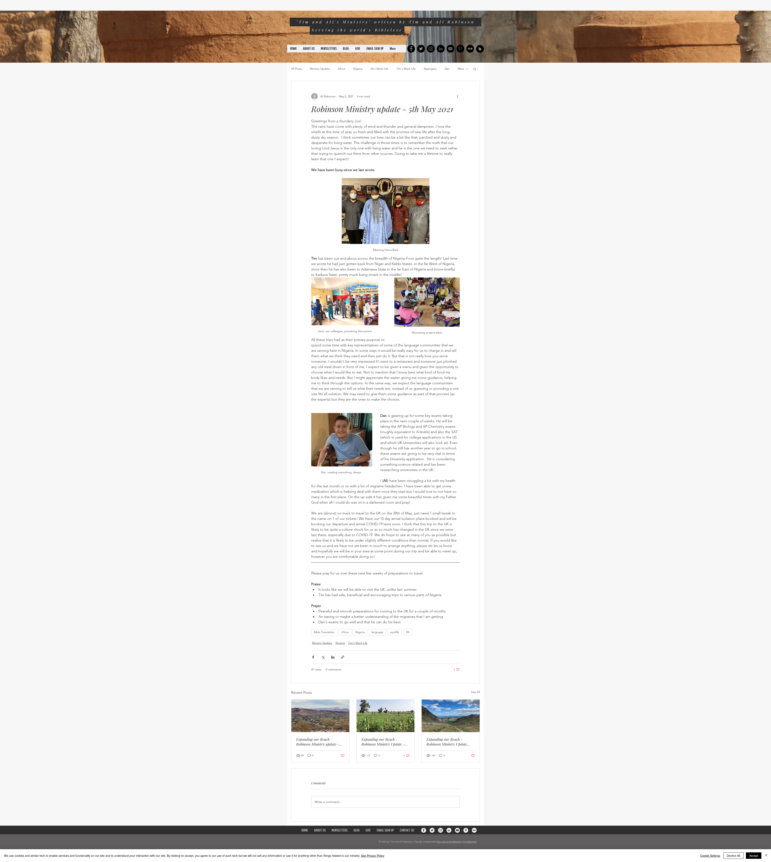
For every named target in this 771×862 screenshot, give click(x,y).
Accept (753, 856)
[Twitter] (421, 49)
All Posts (296, 68)
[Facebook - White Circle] (423, 830)
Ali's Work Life (379, 68)
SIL (408, 632)
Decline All (733, 856)
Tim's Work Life (406, 68)
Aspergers (430, 68)
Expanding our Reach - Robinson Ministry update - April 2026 (317, 742)
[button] (475, 68)
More (461, 68)
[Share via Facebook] (313, 657)
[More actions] (457, 96)
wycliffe (394, 632)
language (377, 632)
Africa (341, 68)
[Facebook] (411, 49)
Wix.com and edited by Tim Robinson (457, 841)
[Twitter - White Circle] (432, 830)
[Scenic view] (320, 716)
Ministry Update (320, 68)
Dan (447, 68)
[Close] (766, 855)
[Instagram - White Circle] (440, 830)
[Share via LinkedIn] (333, 657)
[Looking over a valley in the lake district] (451, 716)
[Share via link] (343, 657)
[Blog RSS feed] (480, 49)
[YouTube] (450, 49)
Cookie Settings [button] (710, 856)
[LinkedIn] (441, 49)
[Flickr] (470, 49)
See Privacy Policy (372, 856)
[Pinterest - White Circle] (465, 830)
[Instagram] (431, 49)
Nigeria (357, 68)
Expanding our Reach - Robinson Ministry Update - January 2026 (383, 742)
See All (475, 692)
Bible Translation (324, 632)
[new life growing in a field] (386, 716)
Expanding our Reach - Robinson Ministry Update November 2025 (446, 742)
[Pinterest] (460, 49)
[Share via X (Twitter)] (323, 657)
